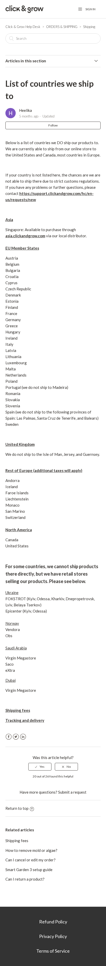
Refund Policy (53, 921)
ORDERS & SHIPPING (61, 27)
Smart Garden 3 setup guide (28, 869)
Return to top (17, 808)
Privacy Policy (53, 936)
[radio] (39, 767)
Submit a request (72, 792)
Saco (9, 664)
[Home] (24, 9)
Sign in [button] (90, 9)
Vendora (12, 629)
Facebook (8, 737)
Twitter (16, 737)
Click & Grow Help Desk (22, 27)
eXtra (10, 670)
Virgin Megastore (20, 658)
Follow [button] (53, 125)
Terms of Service (53, 951)
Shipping (89, 27)
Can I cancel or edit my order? (30, 859)
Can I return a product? (25, 879)
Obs (8, 635)
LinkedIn (23, 737)
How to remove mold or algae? (31, 850)
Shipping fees (16, 840)
